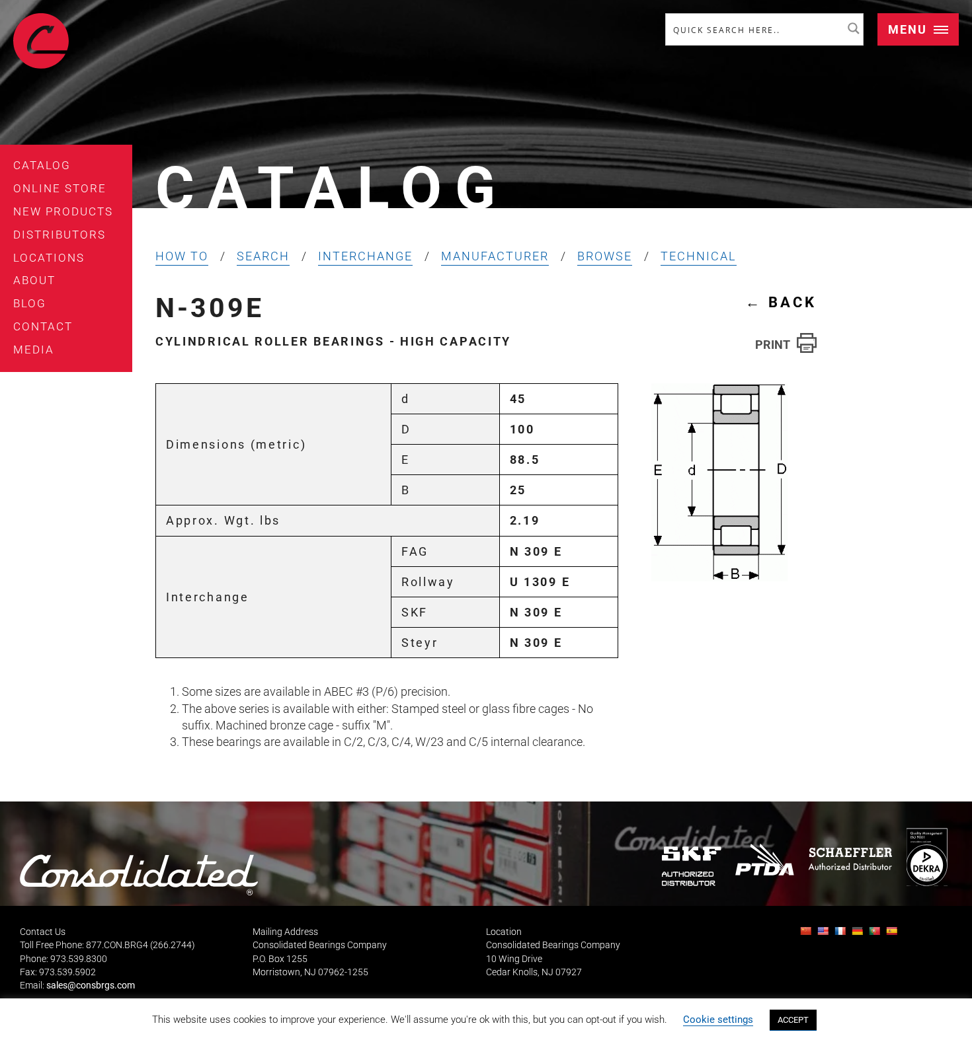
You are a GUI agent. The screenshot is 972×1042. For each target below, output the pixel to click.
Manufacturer (495, 256)
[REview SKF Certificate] (691, 865)
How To (181, 256)
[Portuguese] (876, 935)
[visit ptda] (764, 859)
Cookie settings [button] (718, 1019)
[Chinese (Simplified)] (807, 935)
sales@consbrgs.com (90, 985)
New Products (63, 211)
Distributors (59, 234)
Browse (604, 256)
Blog (29, 303)
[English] (824, 935)
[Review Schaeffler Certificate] (849, 859)
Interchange (365, 256)
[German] (859, 935)
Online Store (59, 188)
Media (33, 349)
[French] (842, 935)
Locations (49, 257)
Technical (699, 256)
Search (263, 256)
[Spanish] (893, 935)
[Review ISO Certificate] (926, 856)
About (34, 280)
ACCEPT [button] (793, 1020)
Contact (43, 326)
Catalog (42, 165)
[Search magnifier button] (853, 28)
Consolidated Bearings (41, 41)
